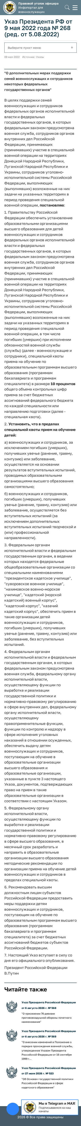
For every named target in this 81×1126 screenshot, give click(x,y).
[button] (67, 7)
